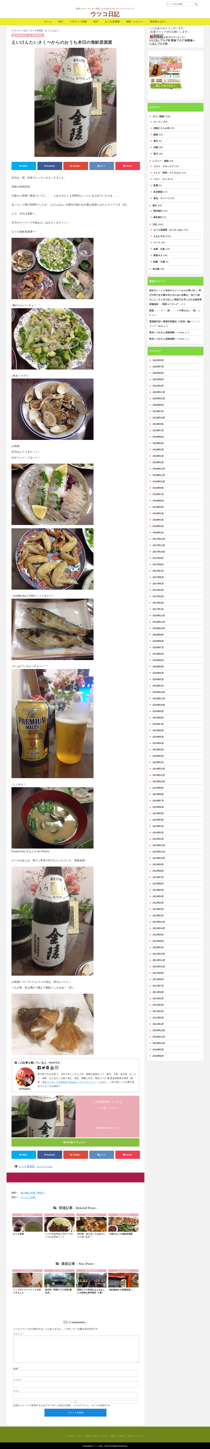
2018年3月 (158, 519)
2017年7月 (158, 571)
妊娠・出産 (159, 249)
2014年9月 (158, 788)
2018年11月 (159, 475)
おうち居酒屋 (112, 21)
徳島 (155, 134)
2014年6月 (158, 807)
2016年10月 (159, 628)
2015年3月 (158, 749)
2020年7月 (158, 411)
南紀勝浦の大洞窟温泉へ (121, 1289)
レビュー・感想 (161, 161)
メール (17, 1379)
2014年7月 (158, 800)
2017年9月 (158, 558)
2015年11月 (159, 698)
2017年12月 (159, 539)
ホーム (48, 21)
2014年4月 (158, 819)
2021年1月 (158, 385)
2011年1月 (158, 1024)
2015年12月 (159, 692)
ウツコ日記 (105, 14)
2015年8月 (158, 717)
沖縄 (155, 147)
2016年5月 (158, 660)
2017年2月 (158, 602)
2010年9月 (158, 1049)
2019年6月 (158, 436)
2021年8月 (158, 379)
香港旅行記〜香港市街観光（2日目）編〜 (170, 321)
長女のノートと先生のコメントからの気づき (172, 290)
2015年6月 (158, 730)
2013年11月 (159, 851)
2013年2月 (158, 909)
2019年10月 (159, 417)
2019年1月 (158, 462)
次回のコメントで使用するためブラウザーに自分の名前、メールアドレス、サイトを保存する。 (62, 1405)
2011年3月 (158, 1011)
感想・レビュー (134, 21)
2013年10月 (159, 858)
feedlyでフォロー (76, 1142)
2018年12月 (159, 468)
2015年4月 (158, 743)
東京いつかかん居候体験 (162, 332)
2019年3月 (158, 449)
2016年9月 (158, 634)
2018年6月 (158, 500)
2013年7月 (158, 877)
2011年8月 (158, 979)
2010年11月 (159, 1036)
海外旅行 (158, 217)
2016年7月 (158, 647)
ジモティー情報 (78, 21)
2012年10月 (159, 928)
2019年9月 (158, 424)
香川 (155, 153)
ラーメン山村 (28, 1197)
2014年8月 (158, 794)
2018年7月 (158, 494)
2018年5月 (158, 507)
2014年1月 (158, 839)
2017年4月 (158, 590)
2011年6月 (158, 992)
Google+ (77, 166)
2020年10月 (159, 398)
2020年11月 (159, 392)
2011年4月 (158, 1005)
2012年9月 (158, 934)
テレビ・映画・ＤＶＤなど (167, 172)
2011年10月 (159, 966)
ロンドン (158, 121)
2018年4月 (158, 513)
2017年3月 (158, 596)
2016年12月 (159, 615)
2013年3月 (158, 902)
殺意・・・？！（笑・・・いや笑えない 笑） (173, 310)
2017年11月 (159, 545)
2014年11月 (159, 775)
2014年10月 (159, 781)
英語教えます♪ (158, 21)
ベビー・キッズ (161, 179)
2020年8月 (158, 405)
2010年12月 (159, 1030)
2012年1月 (158, 947)
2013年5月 (158, 890)
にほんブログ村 (158, 43)
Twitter (24, 166)
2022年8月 (158, 360)
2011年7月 (158, 985)
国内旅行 (158, 210)
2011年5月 (158, 998)
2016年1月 (158, 685)
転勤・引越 (159, 261)
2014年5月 (158, 813)
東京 (155, 141)
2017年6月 (158, 577)
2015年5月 (158, 736)
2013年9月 (158, 864)
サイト (16, 1391)
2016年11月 (159, 622)
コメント (18, 1333)
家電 (155, 185)
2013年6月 (158, 883)
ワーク (156, 242)
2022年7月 (158, 366)
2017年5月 (158, 583)
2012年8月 (158, 941)
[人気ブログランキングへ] (156, 36)
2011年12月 (159, 953)
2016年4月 (158, 666)
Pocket (128, 166)
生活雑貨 (158, 191)
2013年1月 (158, 915)
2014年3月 (158, 826)
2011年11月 (159, 960)
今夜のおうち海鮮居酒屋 (121, 1234)
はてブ (102, 166)
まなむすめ (159, 236)
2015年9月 (158, 711)
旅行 (95, 21)
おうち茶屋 (18, 1234)
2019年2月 (158, 456)
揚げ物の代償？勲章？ (33, 1192)
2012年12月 (159, 922)
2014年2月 (158, 832)
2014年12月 (159, 768)
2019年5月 (158, 443)
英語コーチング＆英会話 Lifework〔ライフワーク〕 (68, 1082)
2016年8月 (158, 641)
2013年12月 (159, 845)
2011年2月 (158, 1017)
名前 (16, 1368)
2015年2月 (158, 756)
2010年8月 (158, 1056)
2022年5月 (158, 373)
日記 (60, 21)
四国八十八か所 (161, 128)
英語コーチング (134, 1436)
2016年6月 (158, 653)
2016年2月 (158, 679)
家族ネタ (158, 255)
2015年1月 (158, 762)
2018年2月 (158, 526)
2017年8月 (158, 564)
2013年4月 (158, 896)
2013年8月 (158, 870)
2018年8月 (158, 488)
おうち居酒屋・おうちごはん (36, 1166)
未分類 (156, 269)
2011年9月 (158, 973)
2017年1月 (158, 609)
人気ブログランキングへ (174, 37)
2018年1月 (158, 532)
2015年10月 (159, 705)
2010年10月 (159, 1043)
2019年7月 (158, 430)
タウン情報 (158, 116)
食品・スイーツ (161, 198)
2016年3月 (158, 673)
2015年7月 (158, 724)
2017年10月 (159, 551)
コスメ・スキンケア (163, 166)
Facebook (50, 166)
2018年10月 (159, 481)
